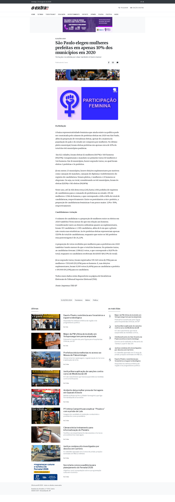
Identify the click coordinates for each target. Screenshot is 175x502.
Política (109, 14)
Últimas (40, 14)
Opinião (93, 14)
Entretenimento (74, 14)
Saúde (116, 14)
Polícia (100, 14)
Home (33, 14)
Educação (61, 14)
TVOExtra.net (51, 14)
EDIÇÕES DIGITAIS (138, 7)
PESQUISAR (124, 7)
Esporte (85, 14)
